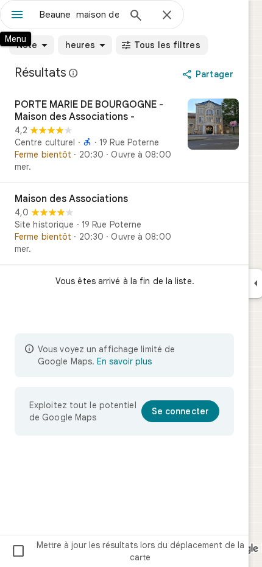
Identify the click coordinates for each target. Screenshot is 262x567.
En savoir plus (124, 361)
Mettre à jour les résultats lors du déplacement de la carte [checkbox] (127, 551)
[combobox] (79, 14)
